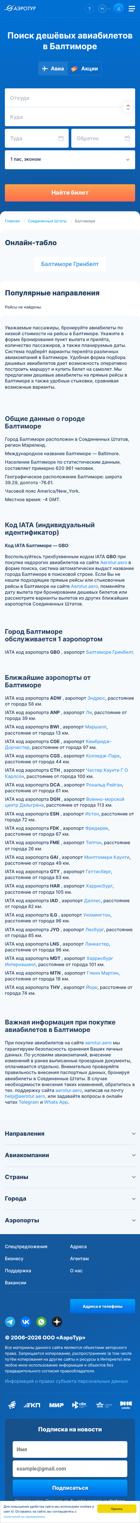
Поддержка (18, 1271)
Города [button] (15, 1198)
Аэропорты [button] (22, 1220)
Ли (89, 712)
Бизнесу (14, 1259)
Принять (117, 1508)
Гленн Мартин (103, 973)
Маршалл (95, 727)
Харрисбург (99, 886)
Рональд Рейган (104, 785)
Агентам (79, 1259)
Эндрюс (96, 698)
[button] (89, 8)
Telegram (29, 1102)
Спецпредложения (26, 1246)
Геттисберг (98, 871)
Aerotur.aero (113, 562)
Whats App (56, 1102)
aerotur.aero (98, 1043)
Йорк (91, 987)
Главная (12, 221)
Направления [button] (25, 1133)
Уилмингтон (96, 915)
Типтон (93, 842)
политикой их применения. (25, 1517)
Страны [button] (16, 1177)
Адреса (78, 1246)
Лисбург (94, 930)
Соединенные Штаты (47, 221)
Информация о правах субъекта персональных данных (66, 1381)
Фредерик (96, 828)
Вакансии (15, 1283)
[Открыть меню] (132, 8)
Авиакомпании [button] (27, 1155)
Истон (92, 814)
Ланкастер (97, 944)
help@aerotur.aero (25, 1096)
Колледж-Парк (103, 756)
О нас (76, 1271)
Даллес (92, 900)
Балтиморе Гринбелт (70, 264)
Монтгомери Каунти (106, 857)
